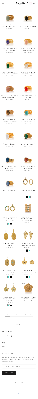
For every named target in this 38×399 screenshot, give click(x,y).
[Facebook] (3, 336)
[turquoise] (29, 197)
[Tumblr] (11, 336)
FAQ (3, 347)
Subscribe (9, 373)
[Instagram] (7, 336)
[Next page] (30, 314)
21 (25, 314)
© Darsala (19, 382)
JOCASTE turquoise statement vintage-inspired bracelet (28, 218)
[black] (27, 197)
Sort (18, 324)
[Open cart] (27, 3)
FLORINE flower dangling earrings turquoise (9, 298)
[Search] (24, 3)
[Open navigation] (3, 3)
